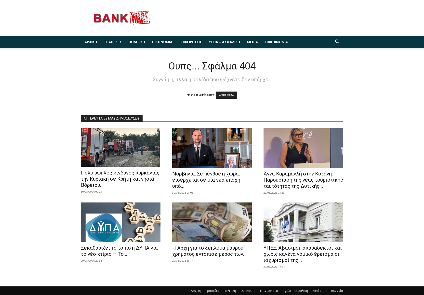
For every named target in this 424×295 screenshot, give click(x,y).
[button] (337, 42)
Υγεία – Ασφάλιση (224, 42)
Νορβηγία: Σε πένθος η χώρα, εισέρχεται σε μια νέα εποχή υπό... (206, 180)
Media (252, 42)
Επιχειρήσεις (190, 42)
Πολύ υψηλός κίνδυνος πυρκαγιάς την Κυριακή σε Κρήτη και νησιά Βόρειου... (120, 179)
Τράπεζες (113, 42)
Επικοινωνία (276, 42)
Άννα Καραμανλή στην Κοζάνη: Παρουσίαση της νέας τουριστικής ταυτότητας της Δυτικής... (303, 180)
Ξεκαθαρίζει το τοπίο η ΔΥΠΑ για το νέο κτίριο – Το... (119, 251)
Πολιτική (137, 42)
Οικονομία (162, 42)
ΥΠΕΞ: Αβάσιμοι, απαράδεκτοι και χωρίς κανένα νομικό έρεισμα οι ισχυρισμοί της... (303, 254)
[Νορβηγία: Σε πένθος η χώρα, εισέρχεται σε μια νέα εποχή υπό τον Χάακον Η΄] (212, 148)
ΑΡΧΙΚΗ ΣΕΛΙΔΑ (226, 95)
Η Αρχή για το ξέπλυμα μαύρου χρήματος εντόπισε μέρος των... (209, 251)
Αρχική (90, 42)
